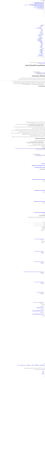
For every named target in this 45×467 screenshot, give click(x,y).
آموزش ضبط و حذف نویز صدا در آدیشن (39, 6)
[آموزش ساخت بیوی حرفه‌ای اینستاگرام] (38, 339)
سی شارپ (41, 33)
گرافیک (43, 48)
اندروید (41, 32)
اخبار (41, 36)
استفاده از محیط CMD (28, 148)
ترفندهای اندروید (40, 41)
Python (41, 30)
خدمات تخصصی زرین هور (41, 55)
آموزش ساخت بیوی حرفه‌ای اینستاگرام (39, 3)
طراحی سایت (42, 43)
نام (44, 223)
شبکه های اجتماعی (40, 34)
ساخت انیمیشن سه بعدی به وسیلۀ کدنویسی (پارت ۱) (37, 5)
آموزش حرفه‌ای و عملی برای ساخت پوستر (39, 7)
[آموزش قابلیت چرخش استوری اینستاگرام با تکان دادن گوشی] (38, 347)
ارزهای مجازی (39, 39)
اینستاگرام (39, 35)
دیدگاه (44, 222)
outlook (41, 51)
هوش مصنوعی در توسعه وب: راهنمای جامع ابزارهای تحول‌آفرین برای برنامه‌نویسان (33, 271)
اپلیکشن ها (39, 37)
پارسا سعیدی (38, 154)
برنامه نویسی (42, 25)
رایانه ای (42, 62)
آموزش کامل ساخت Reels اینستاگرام (39, 190)
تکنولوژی (40, 63)
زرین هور (29, 364)
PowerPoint (41, 52)
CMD (43, 148)
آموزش (41, 364)
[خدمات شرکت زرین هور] (32, 23)
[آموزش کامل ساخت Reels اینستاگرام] (38, 331)
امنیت (41, 45)
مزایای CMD (16, 148)
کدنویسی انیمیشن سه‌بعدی (40, 292)
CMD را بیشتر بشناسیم (37, 148)
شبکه (41, 42)
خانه (44, 62)
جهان (43, 372)
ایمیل (44, 224)
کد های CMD (19, 148)
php (41, 46)
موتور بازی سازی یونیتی (38, 28)
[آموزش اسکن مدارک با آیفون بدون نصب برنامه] (38, 323)
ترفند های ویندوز (40, 40)
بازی (43, 62)
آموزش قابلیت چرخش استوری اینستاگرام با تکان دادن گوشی (36, 4)
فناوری (43, 373)
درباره (43, 371)
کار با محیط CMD (24, 148)
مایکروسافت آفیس (41, 50)
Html (41, 44)
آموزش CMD (32, 148)
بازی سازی (41, 26)
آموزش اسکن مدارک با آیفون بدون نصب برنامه (38, 2)
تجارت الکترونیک (40, 38)
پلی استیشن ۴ (39, 27)
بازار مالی (42, 53)
